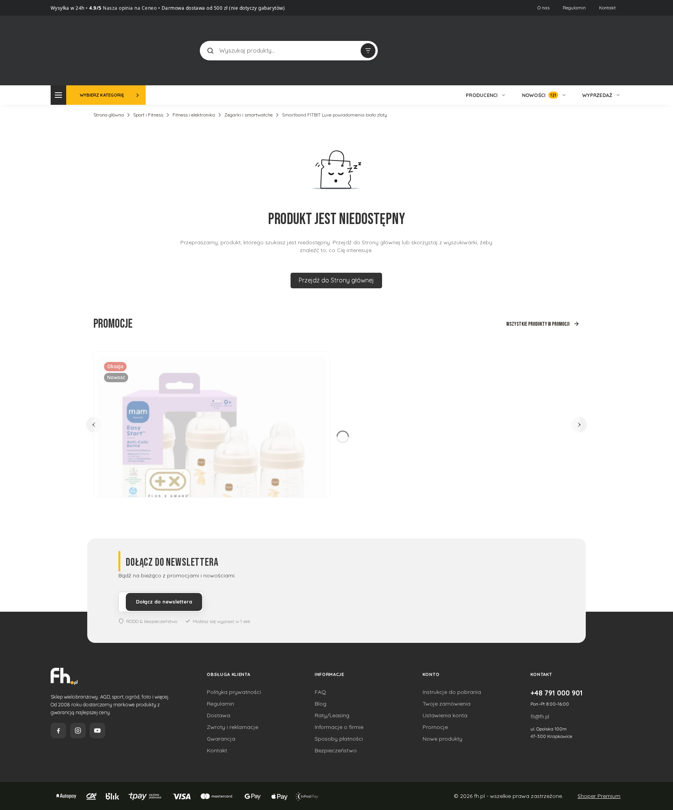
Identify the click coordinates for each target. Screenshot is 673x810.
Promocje (435, 727)
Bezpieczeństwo (336, 750)
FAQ (320, 691)
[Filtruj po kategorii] (368, 50)
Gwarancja (221, 738)
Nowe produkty (442, 738)
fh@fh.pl (539, 716)
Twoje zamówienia (446, 703)
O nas (543, 8)
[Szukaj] (210, 50)
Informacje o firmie (339, 727)
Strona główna (108, 115)
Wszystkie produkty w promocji (537, 324)
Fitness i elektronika (194, 115)
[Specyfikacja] (315, 364)
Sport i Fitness (148, 115)
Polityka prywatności (234, 691)
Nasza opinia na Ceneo (129, 8)
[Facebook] (58, 730)
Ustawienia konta (445, 715)
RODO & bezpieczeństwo (151, 621)
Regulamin (574, 8)
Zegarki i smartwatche (248, 115)
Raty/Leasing (332, 715)
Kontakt (607, 8)
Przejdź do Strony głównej (336, 280)
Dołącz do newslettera (164, 601)
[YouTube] (97, 730)
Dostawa (218, 715)
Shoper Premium (599, 795)
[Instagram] (78, 730)
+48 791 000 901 (556, 692)
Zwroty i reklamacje (232, 727)
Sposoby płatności (339, 738)
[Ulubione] (614, 50)
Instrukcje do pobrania (452, 691)
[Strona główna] (80, 49)
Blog (320, 703)
